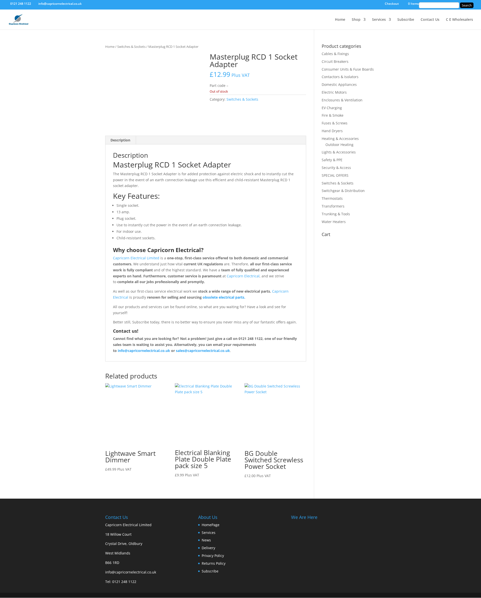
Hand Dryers (332, 130)
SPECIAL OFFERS (335, 175)
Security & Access (336, 167)
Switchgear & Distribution (343, 190)
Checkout (392, 4)
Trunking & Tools (336, 214)
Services (379, 20)
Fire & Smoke (332, 115)
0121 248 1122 (124, 581)
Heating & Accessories (340, 138)
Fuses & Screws (334, 123)
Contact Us (430, 20)
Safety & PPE (332, 159)
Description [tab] (120, 140)
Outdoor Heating (339, 144)
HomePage (210, 524)
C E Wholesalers (459, 20)
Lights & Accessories (339, 152)
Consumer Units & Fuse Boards (348, 69)
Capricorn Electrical (243, 276)
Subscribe (405, 20)
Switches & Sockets (131, 46)
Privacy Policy (213, 555)
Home (340, 20)
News (206, 540)
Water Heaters (334, 221)
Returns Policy (213, 563)
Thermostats (332, 198)
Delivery (208, 547)
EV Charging (332, 107)
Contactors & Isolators (340, 76)
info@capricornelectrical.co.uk (130, 572)
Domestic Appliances (339, 84)
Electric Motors (334, 92)
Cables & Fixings (335, 53)
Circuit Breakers (335, 61)
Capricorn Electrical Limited (136, 258)
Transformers (333, 206)
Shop (356, 20)
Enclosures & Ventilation (342, 100)
